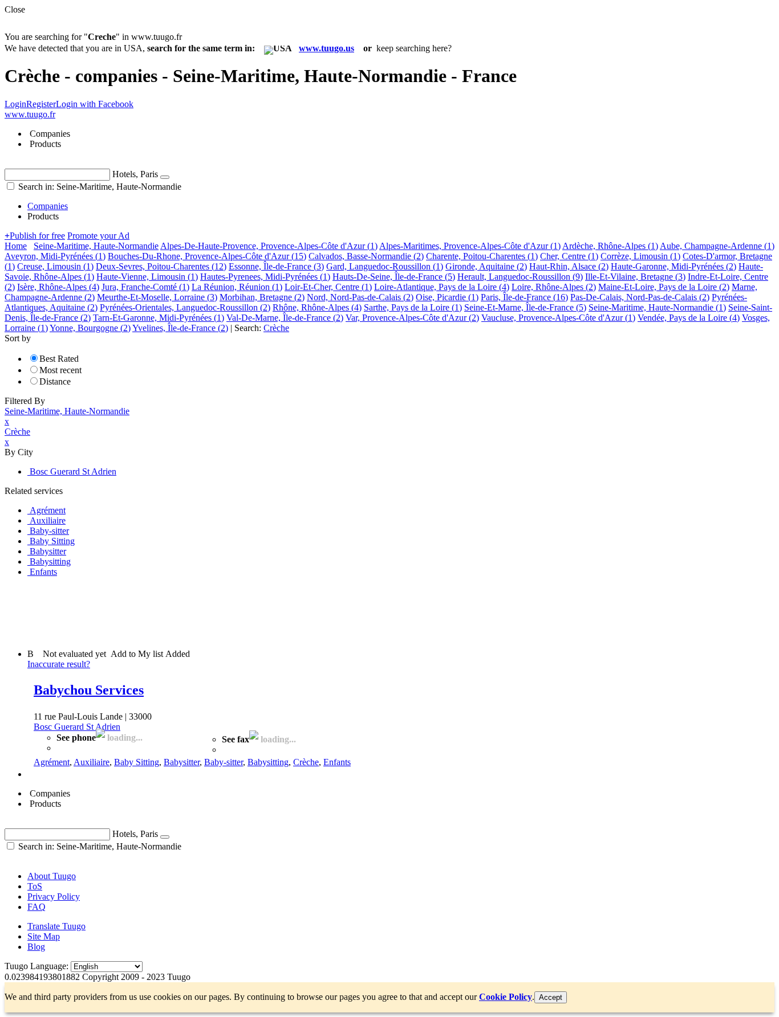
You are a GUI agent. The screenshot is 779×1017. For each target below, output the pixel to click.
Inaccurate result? (58, 664)
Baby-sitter (223, 762)
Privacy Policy (53, 896)
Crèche (306, 762)
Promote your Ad (98, 235)
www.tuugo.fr (30, 114)
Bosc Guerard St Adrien (77, 727)
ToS (34, 886)
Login (15, 104)
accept (550, 997)
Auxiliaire (91, 762)
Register (41, 104)
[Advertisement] (212, 612)
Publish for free (35, 235)
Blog (36, 946)
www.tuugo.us (326, 48)
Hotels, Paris (135, 174)
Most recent (60, 370)
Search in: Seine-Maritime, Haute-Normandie (98, 186)
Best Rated (59, 358)
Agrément (52, 762)
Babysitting (268, 762)
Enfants (337, 762)
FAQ (36, 907)
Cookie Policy (505, 997)
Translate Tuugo (56, 926)
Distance (55, 381)
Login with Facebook (94, 104)
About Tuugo (51, 876)
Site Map (43, 936)
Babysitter (182, 762)
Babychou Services (89, 690)
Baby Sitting (136, 762)
